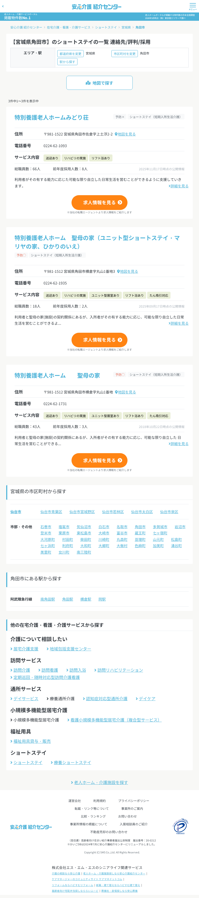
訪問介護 (21, 670)
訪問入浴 (77, 670)
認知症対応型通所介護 (106, 698)
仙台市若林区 (113, 511)
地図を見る (127, 134)
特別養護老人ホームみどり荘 (52, 117)
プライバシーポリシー (133, 800)
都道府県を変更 (70, 53)
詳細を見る (179, 185)
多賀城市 (160, 526)
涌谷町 (176, 545)
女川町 (64, 552)
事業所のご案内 (132, 808)
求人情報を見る (99, 202)
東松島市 (84, 532)
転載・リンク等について (92, 808)
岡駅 (102, 599)
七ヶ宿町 (160, 532)
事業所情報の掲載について (88, 824)
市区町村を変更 (125, 53)
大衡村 (122, 545)
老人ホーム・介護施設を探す (101, 782)
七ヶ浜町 (47, 545)
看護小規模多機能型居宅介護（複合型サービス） (116, 720)
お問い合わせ (127, 816)
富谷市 (122, 532)
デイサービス (25, 698)
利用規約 (99, 800)
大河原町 (47, 539)
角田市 (140, 27)
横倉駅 (85, 599)
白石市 (103, 526)
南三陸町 (84, 552)
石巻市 (45, 526)
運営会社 (74, 800)
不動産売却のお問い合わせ (108, 831)
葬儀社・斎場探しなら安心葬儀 (119, 891)
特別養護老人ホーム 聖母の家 (57, 375)
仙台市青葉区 (51, 511)
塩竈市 (64, 526)
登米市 (45, 532)
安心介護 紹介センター (26, 27)
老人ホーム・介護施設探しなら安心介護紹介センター (114, 873)
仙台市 (15, 511)
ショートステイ (106, 27)
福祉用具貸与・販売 (32, 741)
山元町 (158, 539)
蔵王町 (140, 532)
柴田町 (85, 539)
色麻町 (140, 545)
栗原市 (64, 532)
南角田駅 (47, 599)
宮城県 (126, 27)
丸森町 (122, 539)
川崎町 (103, 539)
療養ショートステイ (72, 762)
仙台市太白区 (142, 511)
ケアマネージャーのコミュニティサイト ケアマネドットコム (87, 879)
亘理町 (140, 539)
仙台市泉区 (169, 511)
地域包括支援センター (70, 648)
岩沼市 (180, 526)
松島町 (176, 539)
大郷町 (103, 545)
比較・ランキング (93, 816)
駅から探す (67, 61)
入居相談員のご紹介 (134, 824)
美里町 (45, 552)
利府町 (67, 545)
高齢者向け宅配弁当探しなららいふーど (75, 891)
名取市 (122, 526)
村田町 (67, 539)
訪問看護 (49, 670)
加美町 (158, 545)
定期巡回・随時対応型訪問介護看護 (46, 677)
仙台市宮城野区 (82, 511)
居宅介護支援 (25, 648)
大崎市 (103, 532)
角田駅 (67, 599)
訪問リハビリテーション (120, 670)
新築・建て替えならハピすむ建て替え (118, 885)
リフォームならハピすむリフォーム (72, 885)
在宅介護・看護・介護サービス (68, 27)
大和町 (85, 545)
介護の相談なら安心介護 (66, 873)
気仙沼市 (84, 526)
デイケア (147, 698)
